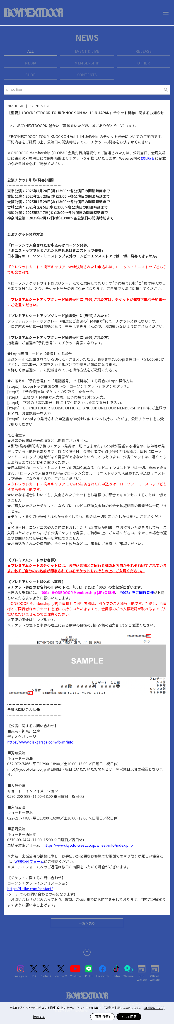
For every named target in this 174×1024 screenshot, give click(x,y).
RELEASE (143, 51)
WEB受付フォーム (29, 861)
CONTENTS (87, 74)
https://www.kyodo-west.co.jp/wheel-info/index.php (88, 845)
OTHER (143, 63)
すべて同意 (129, 1016)
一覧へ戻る (87, 923)
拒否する (39, 1016)
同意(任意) (102, 1016)
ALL (30, 51)
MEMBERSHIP (87, 63)
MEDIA (30, 63)
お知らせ (147, 158)
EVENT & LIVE (87, 51)
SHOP (30, 74)
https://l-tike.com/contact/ (30, 888)
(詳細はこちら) (153, 1007)
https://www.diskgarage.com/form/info (40, 742)
